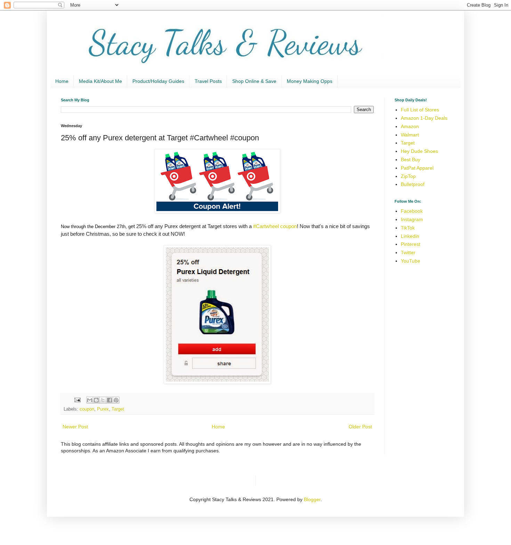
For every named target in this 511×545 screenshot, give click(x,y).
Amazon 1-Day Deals (424, 118)
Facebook (412, 211)
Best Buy (410, 159)
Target (118, 409)
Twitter (408, 252)
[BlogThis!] (96, 400)
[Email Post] (77, 399)
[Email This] (89, 400)
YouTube (410, 261)
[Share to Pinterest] (116, 400)
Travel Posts (208, 81)
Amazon (410, 126)
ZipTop (408, 176)
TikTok (408, 228)
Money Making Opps (309, 81)
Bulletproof (412, 184)
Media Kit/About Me (100, 81)
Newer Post (75, 426)
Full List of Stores (420, 109)
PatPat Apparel (417, 168)
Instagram (412, 219)
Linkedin (410, 236)
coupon (87, 409)
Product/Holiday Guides (158, 81)
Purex (103, 409)
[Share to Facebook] (109, 400)
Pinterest (410, 244)
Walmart (410, 135)
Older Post (360, 426)
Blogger (312, 499)
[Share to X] (102, 400)
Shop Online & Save (254, 81)
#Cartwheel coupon (275, 226)
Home (61, 81)
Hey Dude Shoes (419, 151)
